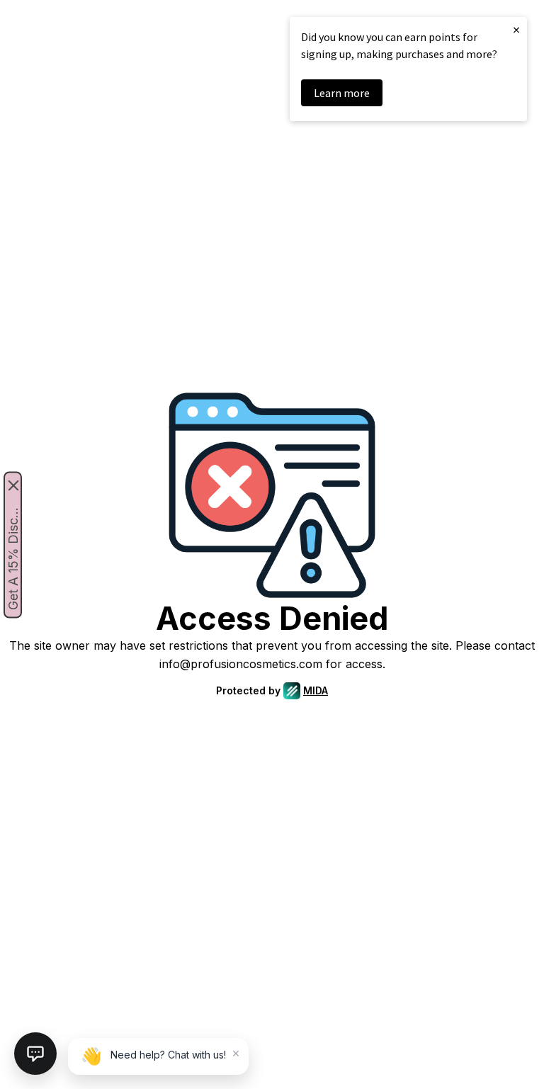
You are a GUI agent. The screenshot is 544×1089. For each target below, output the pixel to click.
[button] (35, 1053)
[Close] (13, 485)
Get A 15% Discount (13, 555)
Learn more (342, 93)
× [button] (516, 29)
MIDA (315, 690)
